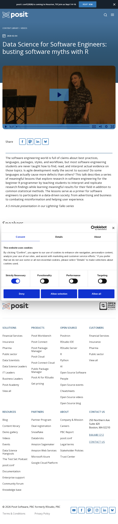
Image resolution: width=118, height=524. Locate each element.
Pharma (7, 348)
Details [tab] (59, 236)
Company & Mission (71, 419)
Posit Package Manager (39, 349)
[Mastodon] (30, 141)
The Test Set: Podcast (14, 459)
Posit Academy (10, 384)
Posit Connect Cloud (43, 362)
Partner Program (41, 419)
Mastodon (89, 510)
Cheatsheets (67, 391)
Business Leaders (12, 378)
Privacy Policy (42, 513)
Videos (24, 28)
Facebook (81, 510)
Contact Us (97, 411)
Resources (9, 411)
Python (64, 360)
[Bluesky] (45, 141)
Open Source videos (71, 397)
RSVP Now (87, 4)
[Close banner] (113, 228)
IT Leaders (8, 372)
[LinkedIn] (38, 141)
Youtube (74, 510)
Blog (5, 419)
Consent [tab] (20, 236)
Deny (21, 293)
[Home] (15, 14)
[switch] (44, 280)
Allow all (96, 293)
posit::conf (8, 465)
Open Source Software (73, 372)
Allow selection (59, 293)
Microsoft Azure (40, 456)
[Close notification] (114, 4)
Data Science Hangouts (9, 452)
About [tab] (97, 236)
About (64, 411)
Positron (65, 335)
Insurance (8, 341)
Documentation (11, 471)
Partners (37, 411)
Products (37, 327)
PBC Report (67, 432)
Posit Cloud (37, 356)
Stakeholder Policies (71, 450)
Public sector (9, 354)
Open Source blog (70, 403)
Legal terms (67, 444)
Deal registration (41, 425)
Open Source (68, 327)
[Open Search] (105, 15)
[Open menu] (112, 15)
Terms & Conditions (13, 513)
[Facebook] (22, 141)
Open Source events (71, 384)
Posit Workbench (41, 335)
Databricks (37, 438)
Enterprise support (13, 477)
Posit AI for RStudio (42, 377)
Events (6, 444)
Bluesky (112, 510)
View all (6, 391)
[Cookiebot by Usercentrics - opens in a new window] (93, 228)
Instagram (97, 510)
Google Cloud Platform (44, 462)
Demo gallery (10, 432)
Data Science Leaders (14, 366)
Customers (96, 327)
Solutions (9, 327)
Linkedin (104, 510)
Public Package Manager (40, 370)
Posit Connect (39, 341)
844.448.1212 (96, 435)
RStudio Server (68, 348)
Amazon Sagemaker (42, 444)
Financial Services (12, 335)
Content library (10, 28)
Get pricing (37, 383)
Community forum (13, 483)
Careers (64, 425)
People (64, 378)
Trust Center (67, 456)
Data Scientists (11, 360)
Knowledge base (11, 489)
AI (61, 366)
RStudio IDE (67, 341)
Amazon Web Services (44, 450)
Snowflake (37, 432)
